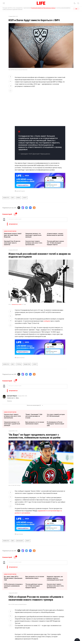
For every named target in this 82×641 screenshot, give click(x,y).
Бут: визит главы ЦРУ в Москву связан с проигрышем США (13, 578)
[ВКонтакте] (30, 207)
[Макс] (22, 207)
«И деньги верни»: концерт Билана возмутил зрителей (55, 234)
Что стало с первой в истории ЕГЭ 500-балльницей (56, 415)
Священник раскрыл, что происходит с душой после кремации (33, 235)
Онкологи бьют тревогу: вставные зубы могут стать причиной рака (33, 242)
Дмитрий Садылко (20, 191)
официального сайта (16, 304)
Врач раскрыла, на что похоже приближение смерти (34, 423)
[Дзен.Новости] (18, 207)
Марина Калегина (20, 357)
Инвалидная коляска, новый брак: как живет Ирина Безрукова (12, 235)
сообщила (46, 321)
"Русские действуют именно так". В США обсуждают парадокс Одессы (55, 242)
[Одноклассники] (34, 207)
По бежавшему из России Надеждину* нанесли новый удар (55, 423)
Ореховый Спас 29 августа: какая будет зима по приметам (12, 242)
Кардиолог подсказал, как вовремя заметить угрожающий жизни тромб (55, 578)
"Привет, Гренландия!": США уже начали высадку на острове (33, 416)
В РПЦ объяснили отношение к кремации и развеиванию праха (13, 585)
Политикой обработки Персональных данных (43, 8)
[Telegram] (26, 207)
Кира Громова (19, 534)
